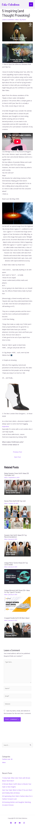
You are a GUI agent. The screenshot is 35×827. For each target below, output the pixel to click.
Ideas (17, 20)
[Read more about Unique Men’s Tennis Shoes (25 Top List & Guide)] (17, 576)
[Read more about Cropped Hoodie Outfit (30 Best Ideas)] (17, 630)
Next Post (17, 457)
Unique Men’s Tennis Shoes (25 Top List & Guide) (16, 564)
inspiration (5, 426)
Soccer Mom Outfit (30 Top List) (14, 501)
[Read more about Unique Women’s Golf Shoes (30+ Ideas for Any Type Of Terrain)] (17, 604)
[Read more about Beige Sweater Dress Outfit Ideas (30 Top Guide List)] (17, 487)
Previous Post (17, 452)
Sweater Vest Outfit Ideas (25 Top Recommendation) (15, 536)
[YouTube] (20, 823)
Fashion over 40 (7, 759)
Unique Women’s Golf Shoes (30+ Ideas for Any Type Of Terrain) (17, 591)
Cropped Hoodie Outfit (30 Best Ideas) (16, 618)
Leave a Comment (8, 20)
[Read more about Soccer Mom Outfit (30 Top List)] (17, 517)
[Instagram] (24, 823)
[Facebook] (11, 823)
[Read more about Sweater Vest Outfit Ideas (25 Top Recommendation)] (17, 549)
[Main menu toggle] (31, 4)
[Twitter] (15, 823)
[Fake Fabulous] (10, 4)
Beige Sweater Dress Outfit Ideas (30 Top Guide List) (16, 474)
